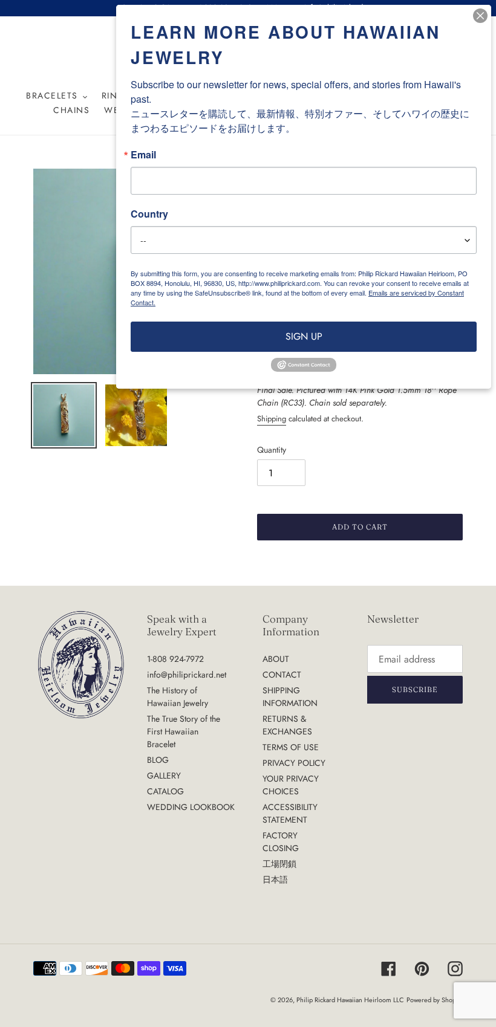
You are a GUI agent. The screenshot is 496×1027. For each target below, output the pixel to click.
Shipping (271, 418)
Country (149, 214)
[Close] (480, 15)
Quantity (271, 450)
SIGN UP (304, 336)
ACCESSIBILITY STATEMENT (290, 813)
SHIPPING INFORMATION (290, 696)
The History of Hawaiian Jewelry (177, 696)
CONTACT (282, 675)
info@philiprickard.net (186, 675)
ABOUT (276, 659)
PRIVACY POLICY (294, 763)
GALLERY (164, 775)
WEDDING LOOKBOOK (191, 807)
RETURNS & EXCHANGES (287, 725)
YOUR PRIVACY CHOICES (291, 785)
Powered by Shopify (434, 1000)
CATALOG (165, 791)
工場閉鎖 (279, 864)
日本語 (275, 879)
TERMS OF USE (291, 747)
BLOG (158, 760)
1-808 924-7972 (175, 659)
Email (143, 155)
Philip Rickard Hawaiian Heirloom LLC (350, 1000)
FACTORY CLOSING (281, 841)
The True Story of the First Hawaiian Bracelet (183, 731)
